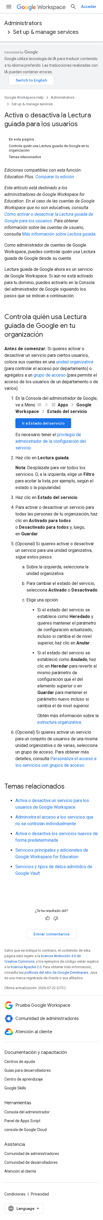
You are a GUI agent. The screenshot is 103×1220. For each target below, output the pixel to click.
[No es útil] (56, 918)
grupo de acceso (50, 375)
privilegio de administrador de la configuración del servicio (50, 441)
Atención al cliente (20, 1171)
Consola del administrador (27, 1112)
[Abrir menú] (8, 6)
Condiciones (15, 1194)
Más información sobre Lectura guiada (58, 234)
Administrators (23, 23)
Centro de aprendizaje (23, 1079)
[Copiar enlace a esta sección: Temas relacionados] (70, 787)
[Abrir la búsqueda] (73, 6)
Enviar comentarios (52, 934)
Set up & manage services (46, 32)
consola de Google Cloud (25, 1129)
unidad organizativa (74, 362)
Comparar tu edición (54, 176)
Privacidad (40, 1194)
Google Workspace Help (24, 97)
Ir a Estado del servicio (43, 423)
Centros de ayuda (19, 1061)
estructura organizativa (59, 722)
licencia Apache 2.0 (26, 967)
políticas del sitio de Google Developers (56, 972)
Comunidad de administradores (31, 1153)
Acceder (88, 6)
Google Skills (15, 1088)
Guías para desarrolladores (27, 1070)
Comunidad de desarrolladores (31, 1162)
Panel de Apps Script (22, 1121)
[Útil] (47, 918)
